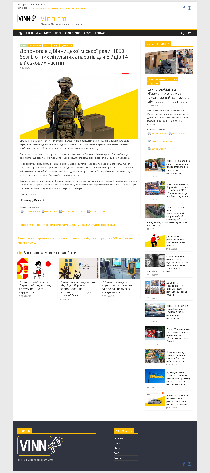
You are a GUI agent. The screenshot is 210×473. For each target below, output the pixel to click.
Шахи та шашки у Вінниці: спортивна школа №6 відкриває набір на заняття (177, 357)
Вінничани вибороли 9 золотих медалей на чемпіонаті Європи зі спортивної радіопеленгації (178, 166)
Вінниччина (33, 33)
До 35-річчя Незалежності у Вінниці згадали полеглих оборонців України (177, 288)
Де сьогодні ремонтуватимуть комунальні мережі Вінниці (176, 241)
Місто (48, 33)
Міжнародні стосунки (158, 79)
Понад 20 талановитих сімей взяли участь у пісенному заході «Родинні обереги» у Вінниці (178, 335)
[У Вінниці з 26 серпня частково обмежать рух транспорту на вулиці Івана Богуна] (155, 394)
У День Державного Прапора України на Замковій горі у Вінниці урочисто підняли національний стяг (178, 378)
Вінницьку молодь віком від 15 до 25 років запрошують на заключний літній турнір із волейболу (77, 288)
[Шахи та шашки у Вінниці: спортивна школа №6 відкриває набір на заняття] (155, 350)
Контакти (101, 33)
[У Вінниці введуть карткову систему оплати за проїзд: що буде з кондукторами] (120, 260)
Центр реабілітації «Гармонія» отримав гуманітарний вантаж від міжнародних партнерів (168, 95)
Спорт (87, 33)
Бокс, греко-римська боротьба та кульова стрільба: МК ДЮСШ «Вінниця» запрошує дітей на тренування (177, 190)
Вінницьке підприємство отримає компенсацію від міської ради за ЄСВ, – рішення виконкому (75, 240)
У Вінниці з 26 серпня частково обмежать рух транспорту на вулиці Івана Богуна (177, 400)
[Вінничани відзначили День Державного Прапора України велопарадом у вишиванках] (155, 304)
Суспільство (72, 33)
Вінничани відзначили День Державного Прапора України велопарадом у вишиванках (177, 311)
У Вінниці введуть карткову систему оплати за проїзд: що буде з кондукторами (119, 287)
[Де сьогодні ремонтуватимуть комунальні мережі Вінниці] (155, 234)
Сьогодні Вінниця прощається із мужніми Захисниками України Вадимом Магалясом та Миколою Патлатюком (168, 264)
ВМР (33, 194)
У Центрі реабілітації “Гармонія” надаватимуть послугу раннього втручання (36, 287)
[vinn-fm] (40, 437)
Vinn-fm (53, 18)
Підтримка (153, 83)
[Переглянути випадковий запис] (189, 33)
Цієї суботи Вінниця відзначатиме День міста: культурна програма (66, 225)
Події (58, 33)
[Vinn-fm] (20, 33)
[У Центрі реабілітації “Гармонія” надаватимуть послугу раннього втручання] (37, 260)
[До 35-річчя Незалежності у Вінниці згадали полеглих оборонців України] (155, 281)
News (23, 45)
